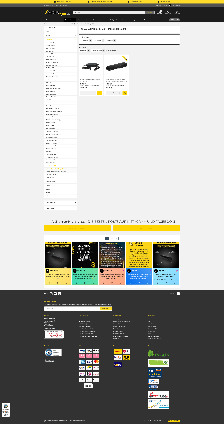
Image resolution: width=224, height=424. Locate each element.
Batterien (48, 35)
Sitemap (149, 333)
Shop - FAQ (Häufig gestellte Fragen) (121, 319)
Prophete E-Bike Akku (51, 137)
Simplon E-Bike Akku (51, 148)
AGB (149, 321)
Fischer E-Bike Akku (51, 94)
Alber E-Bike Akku (50, 48)
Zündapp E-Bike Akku (51, 174)
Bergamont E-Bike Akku (52, 62)
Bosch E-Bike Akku (51, 71)
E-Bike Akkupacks (50, 85)
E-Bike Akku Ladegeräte (52, 79)
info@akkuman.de (51, 328)
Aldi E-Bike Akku (50, 51)
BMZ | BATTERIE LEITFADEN (84, 326)
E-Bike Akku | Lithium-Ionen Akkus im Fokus (88, 336)
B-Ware (47, 196)
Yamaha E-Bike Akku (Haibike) (68, 23)
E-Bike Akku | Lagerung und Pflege (86, 333)
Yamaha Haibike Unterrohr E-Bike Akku (56, 171)
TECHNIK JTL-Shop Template (160, 420)
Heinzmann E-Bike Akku (52, 114)
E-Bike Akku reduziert (51, 83)
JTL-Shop (152, 420)
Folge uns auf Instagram (77, 228)
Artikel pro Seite (97, 50)
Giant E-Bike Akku (50, 106)
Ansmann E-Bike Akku (51, 54)
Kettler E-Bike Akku (50, 122)
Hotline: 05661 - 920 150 (61, 5)
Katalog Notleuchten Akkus (119, 333)
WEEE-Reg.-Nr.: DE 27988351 (154, 336)
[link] (129, 39)
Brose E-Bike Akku (50, 74)
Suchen (149, 12)
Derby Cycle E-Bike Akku (52, 76)
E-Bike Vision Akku (50, 91)
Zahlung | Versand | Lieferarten (154, 328)
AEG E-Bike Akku (50, 42)
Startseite (46, 23)
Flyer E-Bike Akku (51, 100)
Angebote (48, 192)
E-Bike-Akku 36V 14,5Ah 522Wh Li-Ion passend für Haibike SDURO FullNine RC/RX (116, 80)
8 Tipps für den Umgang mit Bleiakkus (87, 328)
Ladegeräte (48, 185)
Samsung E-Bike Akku (52, 140)
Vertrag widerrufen (173, 420)
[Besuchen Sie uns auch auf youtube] (55, 293)
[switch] (6, 415)
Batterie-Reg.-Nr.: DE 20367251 (154, 338)
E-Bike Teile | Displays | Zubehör (54, 88)
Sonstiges (48, 151)
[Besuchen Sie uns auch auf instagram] (59, 293)
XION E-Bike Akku (50, 162)
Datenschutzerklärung (66, 304)
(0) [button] (162, 5)
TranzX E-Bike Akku (51, 160)
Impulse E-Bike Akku (51, 117)
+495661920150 (49, 325)
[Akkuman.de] (57, 12)
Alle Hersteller (98, 40)
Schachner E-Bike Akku (51, 143)
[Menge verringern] (82, 93)
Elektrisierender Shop (117, 331)
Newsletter (115, 341)
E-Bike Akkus (55, 23)
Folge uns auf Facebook (146, 228)
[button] (91, 66)
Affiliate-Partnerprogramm (119, 326)
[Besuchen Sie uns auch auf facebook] (51, 293)
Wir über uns (116, 338)
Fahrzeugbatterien (50, 181)
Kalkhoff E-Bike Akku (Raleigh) (53, 119)
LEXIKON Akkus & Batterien (84, 321)
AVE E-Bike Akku (50, 56)
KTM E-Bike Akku (50, 125)
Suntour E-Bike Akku (51, 154)
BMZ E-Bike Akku (50, 68)
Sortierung (83, 50)
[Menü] (9, 404)
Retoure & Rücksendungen (119, 324)
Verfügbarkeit (85, 40)
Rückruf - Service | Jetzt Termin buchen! (121, 321)
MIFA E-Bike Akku (50, 128)
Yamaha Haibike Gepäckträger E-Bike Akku (87, 23)
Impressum (150, 319)
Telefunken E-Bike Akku (52, 157)
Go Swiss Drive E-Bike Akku (52, 108)
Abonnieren (105, 308)
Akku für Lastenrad (50, 45)
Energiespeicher (50, 177)
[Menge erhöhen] (94, 93)
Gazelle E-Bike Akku (51, 103)
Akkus (47, 31)
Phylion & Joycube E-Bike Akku (53, 134)
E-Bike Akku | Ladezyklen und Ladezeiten (87, 331)
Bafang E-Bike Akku (51, 59)
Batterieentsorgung (152, 331)
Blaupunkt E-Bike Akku (51, 65)
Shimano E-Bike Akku (51, 146)
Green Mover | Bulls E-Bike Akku (54, 111)
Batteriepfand (116, 328)
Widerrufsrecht (151, 324)
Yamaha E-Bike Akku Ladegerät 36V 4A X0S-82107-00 (90, 80)
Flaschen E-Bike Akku (51, 97)
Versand (70, 421)
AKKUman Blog (82, 319)
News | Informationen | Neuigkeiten (120, 336)
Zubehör (48, 189)
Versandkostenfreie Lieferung (92, 85)
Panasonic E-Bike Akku (52, 131)
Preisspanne (110, 40)
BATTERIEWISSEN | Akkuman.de (85, 324)
